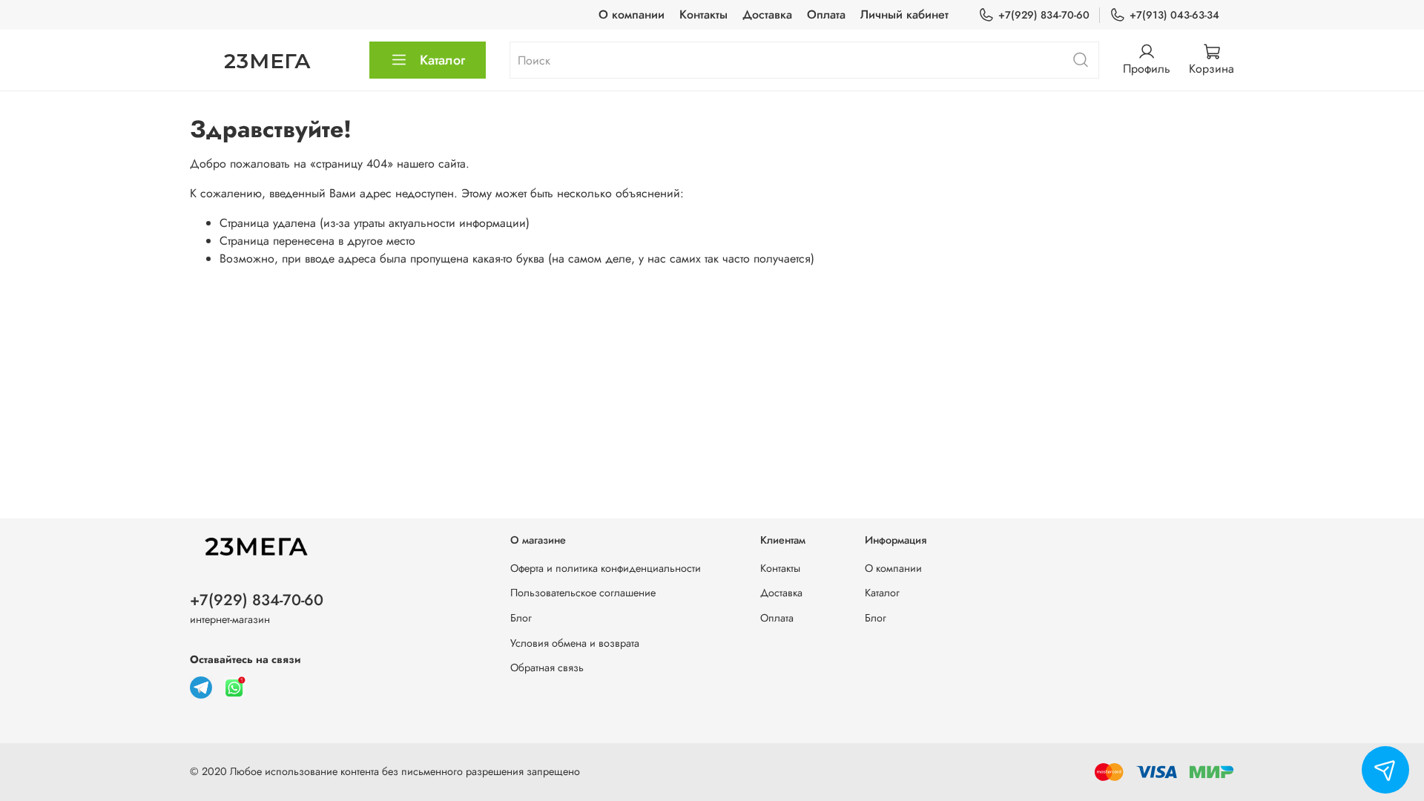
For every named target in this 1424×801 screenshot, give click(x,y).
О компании (632, 14)
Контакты (703, 14)
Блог (521, 617)
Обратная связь (547, 667)
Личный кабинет (904, 14)
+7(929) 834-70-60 (1044, 14)
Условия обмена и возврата (574, 643)
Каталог (442, 60)
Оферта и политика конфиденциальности (605, 568)
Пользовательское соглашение (583, 592)
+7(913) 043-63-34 (1174, 14)
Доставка (767, 14)
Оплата (826, 14)
